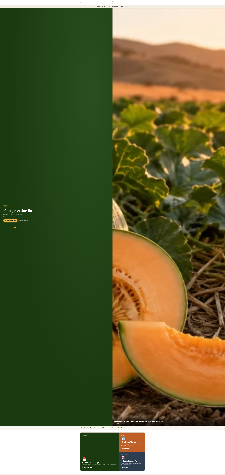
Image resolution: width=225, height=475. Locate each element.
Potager (98, 6)
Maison (108, 6)
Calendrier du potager (11, 220)
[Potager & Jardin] (112, 2)
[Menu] (144, 2)
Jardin (103, 6)
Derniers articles (23, 220)
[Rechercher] (81, 2)
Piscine (126, 6)
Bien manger (115, 6)
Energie (121, 6)
